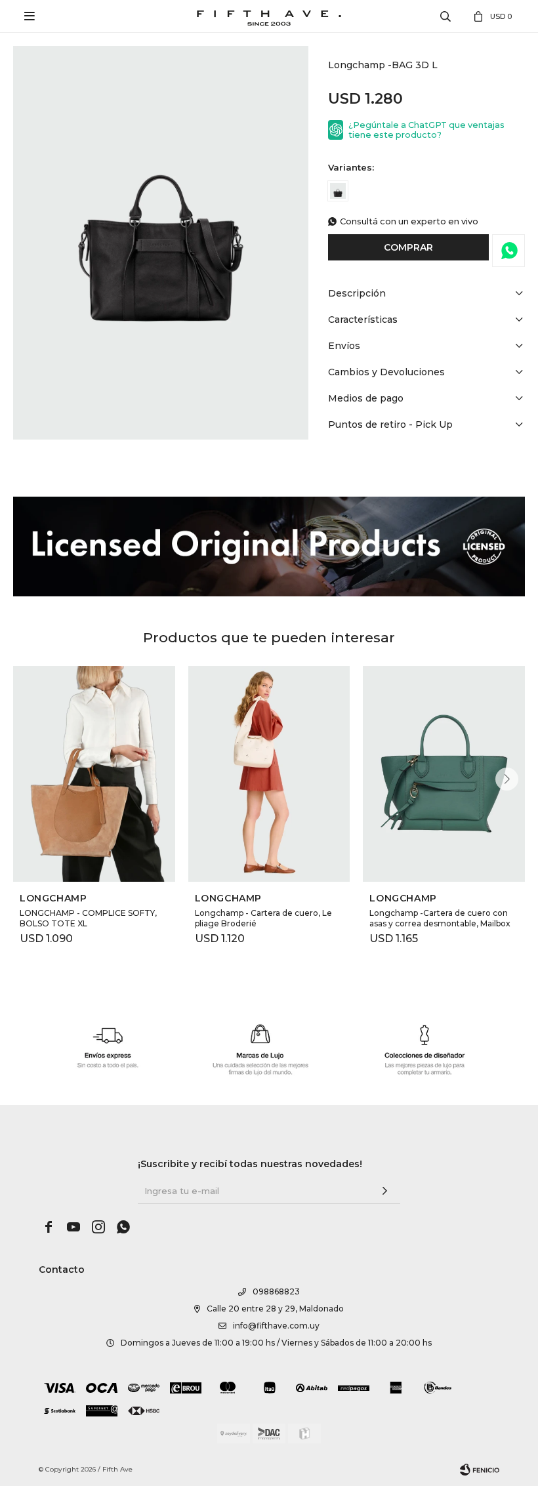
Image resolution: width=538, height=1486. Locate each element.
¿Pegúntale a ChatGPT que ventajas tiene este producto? (426, 130)
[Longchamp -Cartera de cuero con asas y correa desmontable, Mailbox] (444, 774)
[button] (506, 779)
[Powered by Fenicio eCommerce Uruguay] (479, 1469)
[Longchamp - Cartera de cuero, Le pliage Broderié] (269, 774)
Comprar (408, 247)
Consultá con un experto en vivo (409, 221)
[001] (337, 190)
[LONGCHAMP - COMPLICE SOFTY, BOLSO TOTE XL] (94, 774)
